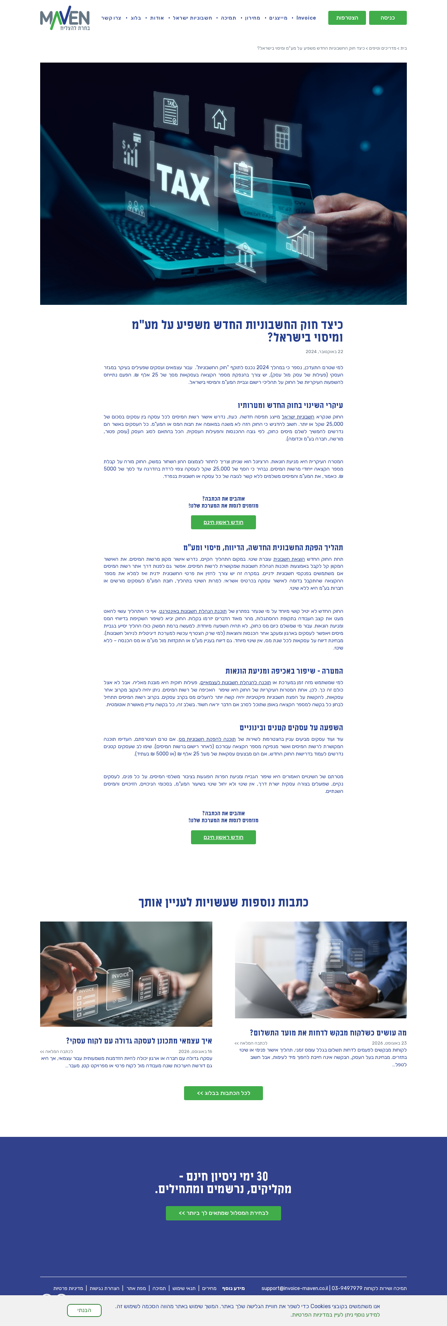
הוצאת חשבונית (289, 559)
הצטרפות (347, 17)
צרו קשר (111, 18)
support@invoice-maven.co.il (295, 1288)
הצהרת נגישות (104, 1288)
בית (404, 48)
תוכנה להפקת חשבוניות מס (207, 739)
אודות (157, 18)
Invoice (306, 18)
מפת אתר (136, 1288)
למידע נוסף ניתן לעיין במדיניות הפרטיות (336, 1314)
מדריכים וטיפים (382, 48)
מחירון (252, 18)
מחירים (209, 1288)
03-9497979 (347, 1288)
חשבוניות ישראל (192, 18)
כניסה (388, 17)
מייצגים (278, 18)
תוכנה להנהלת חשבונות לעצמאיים (235, 682)
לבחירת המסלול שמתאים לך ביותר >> (224, 1213)
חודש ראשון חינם (223, 522)
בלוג (136, 18)
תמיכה (228, 18)
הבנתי (84, 1310)
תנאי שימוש (184, 1288)
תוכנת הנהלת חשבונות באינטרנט (193, 611)
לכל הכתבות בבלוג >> (223, 1093)
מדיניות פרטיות (68, 1288)
